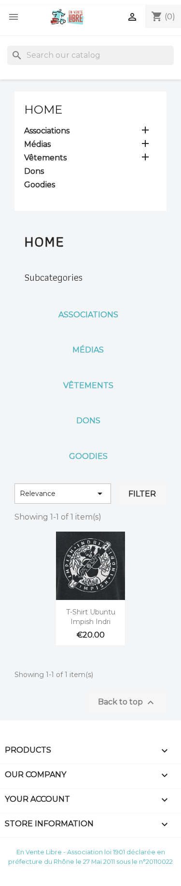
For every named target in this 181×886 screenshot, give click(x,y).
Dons (34, 171)
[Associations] (88, 302)
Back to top (127, 702)
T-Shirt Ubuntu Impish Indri (90, 617)
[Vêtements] (88, 373)
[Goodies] (88, 443)
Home (43, 110)
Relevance (63, 493)
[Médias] (88, 337)
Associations (47, 130)
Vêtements (45, 157)
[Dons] (88, 408)
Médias (37, 144)
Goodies (39, 184)
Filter (142, 493)
